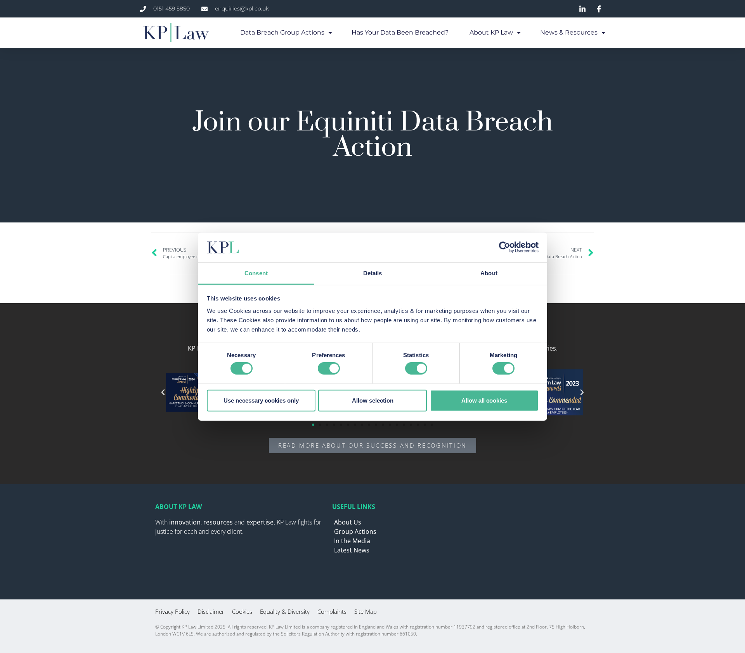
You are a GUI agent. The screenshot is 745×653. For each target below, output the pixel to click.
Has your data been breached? (401, 32)
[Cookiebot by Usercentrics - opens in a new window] (505, 247)
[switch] (329, 368)
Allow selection (372, 400)
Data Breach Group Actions (282, 32)
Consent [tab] (256, 273)
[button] (163, 392)
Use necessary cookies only (261, 400)
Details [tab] (372, 273)
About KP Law (491, 32)
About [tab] (488, 273)
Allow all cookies (484, 400)
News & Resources (569, 32)
